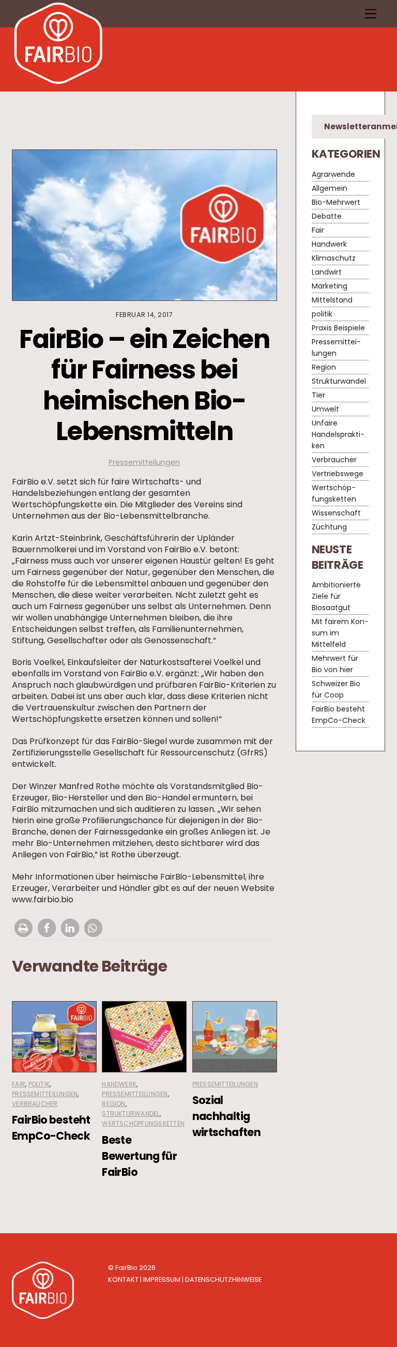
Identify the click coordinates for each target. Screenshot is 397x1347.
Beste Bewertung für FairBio (139, 1155)
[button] (23, 928)
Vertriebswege (337, 473)
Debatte (327, 216)
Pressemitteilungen (144, 462)
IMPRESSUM (161, 1279)
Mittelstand (332, 300)
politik (39, 1084)
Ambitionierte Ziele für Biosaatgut (336, 596)
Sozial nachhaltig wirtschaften (226, 1116)
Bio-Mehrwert (336, 202)
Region (113, 1103)
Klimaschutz (334, 258)
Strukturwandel (130, 1113)
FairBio (126, 1268)
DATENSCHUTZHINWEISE (223, 1279)
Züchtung (329, 527)
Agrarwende (333, 174)
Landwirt (327, 272)
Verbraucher (35, 1103)
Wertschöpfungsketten (143, 1123)
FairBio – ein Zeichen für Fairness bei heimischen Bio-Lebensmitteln (144, 385)
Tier (318, 395)
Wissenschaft (336, 513)
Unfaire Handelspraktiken (338, 434)
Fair (18, 1084)
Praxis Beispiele (338, 328)
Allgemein (329, 188)
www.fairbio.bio (42, 899)
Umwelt (325, 409)
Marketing (329, 286)
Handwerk (119, 1084)
